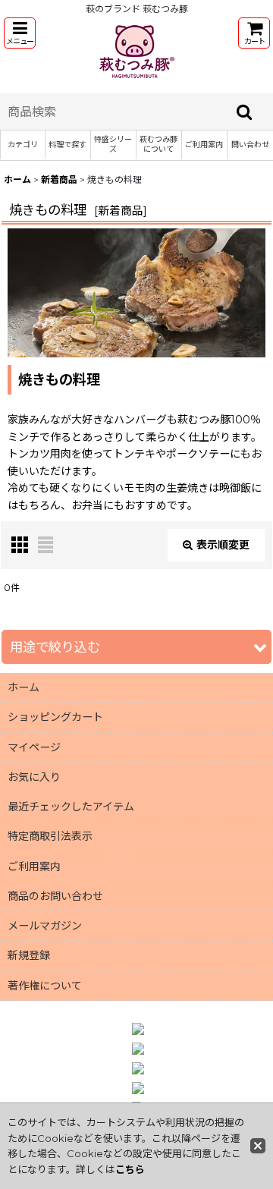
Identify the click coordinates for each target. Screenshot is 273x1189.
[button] (20, 33)
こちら (130, 1169)
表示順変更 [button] (222, 545)
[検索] (245, 111)
